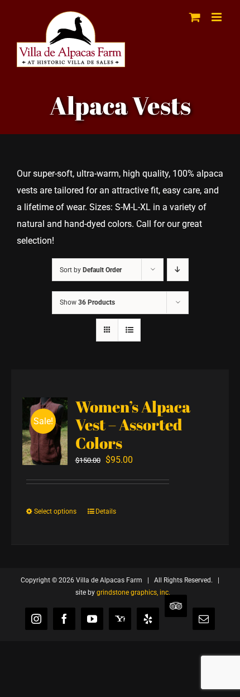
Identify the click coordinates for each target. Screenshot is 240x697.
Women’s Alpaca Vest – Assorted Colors (132, 424)
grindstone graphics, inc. (133, 592)
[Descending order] (178, 269)
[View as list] (129, 330)
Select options (55, 511)
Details (105, 511)
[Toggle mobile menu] (217, 17)
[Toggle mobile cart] (194, 17)
